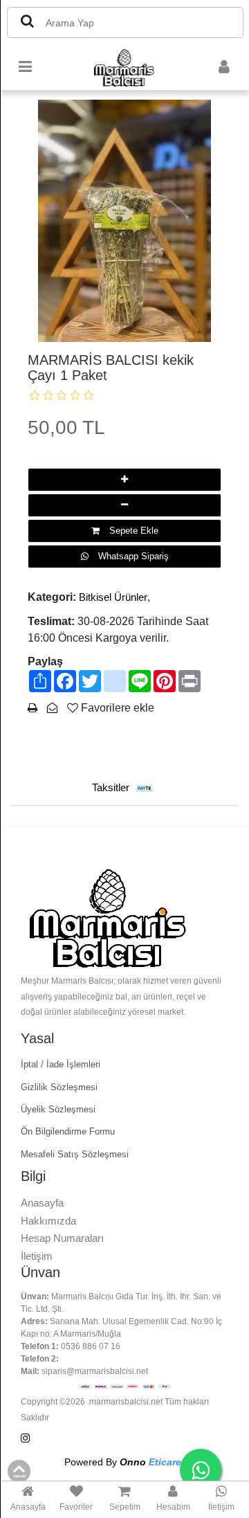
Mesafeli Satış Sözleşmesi (75, 1154)
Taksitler (112, 787)
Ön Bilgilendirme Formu (68, 1131)
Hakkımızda (48, 1221)
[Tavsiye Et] (52, 708)
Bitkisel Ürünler (113, 597)
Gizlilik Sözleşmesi (59, 1087)
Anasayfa (42, 1203)
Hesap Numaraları (62, 1238)
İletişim (37, 1256)
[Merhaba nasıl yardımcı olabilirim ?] (200, 1469)
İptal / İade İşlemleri (60, 1064)
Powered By (124, 1461)
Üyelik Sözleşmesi (58, 1109)
